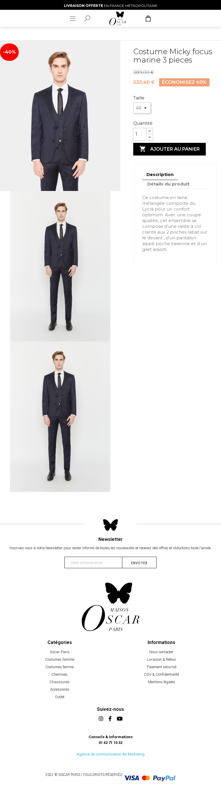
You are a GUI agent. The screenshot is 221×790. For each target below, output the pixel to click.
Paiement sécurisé (161, 667)
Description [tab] (160, 174)
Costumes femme (59, 667)
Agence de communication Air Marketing (110, 754)
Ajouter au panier (169, 148)
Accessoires (59, 689)
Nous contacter (161, 652)
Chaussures (59, 682)
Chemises (60, 674)
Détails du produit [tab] (168, 184)
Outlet (59, 697)
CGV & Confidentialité (161, 674)
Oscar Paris (60, 652)
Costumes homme (59, 659)
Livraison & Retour (161, 659)
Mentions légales (161, 682)
